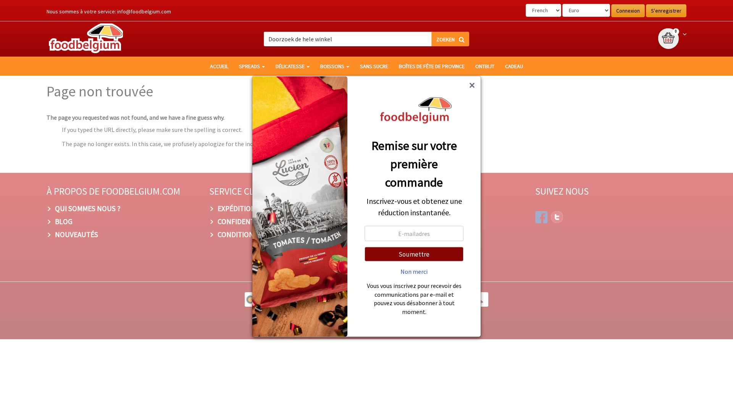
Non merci (414, 271)
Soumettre (414, 254)
